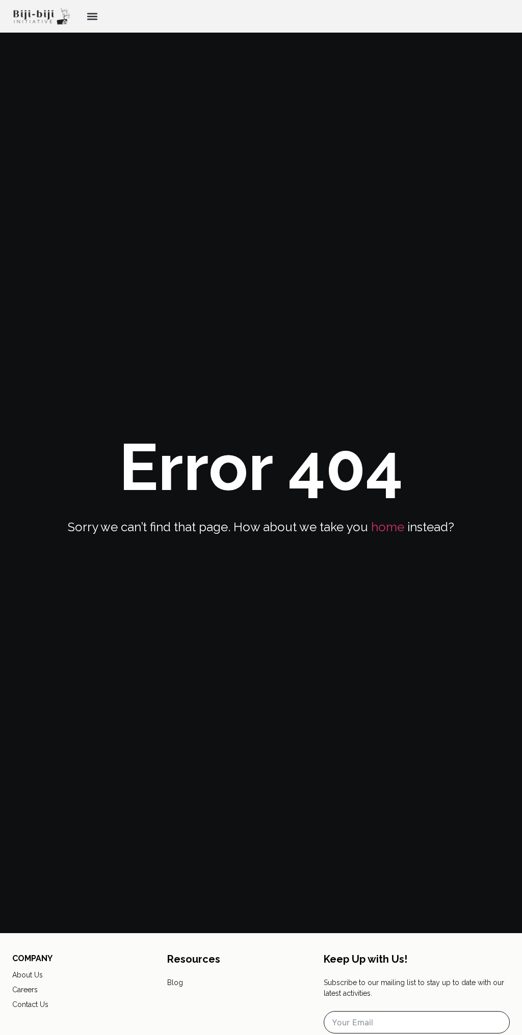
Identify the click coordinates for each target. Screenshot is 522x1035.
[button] (92, 16)
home (387, 527)
